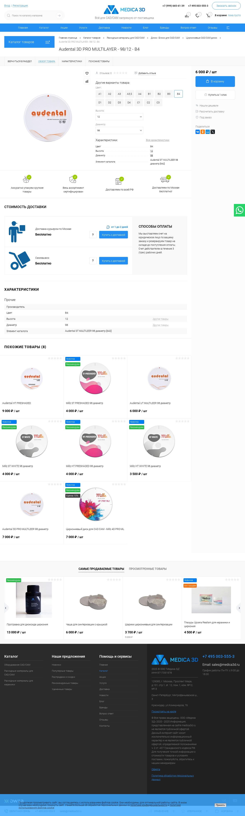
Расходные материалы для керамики (18, 682)
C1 (138, 102)
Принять (220, 805)
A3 (119, 93)
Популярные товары (63, 670)
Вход (7, 5)
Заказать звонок (226, 5)
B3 (168, 93)
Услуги (83, 27)
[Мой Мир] (208, 132)
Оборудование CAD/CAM (17, 664)
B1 (149, 93)
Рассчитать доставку (211, 111)
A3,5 (129, 93)
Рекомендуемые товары (65, 683)
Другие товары (161, 319)
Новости (126, 27)
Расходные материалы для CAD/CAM (18, 672)
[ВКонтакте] (197, 132)
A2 (109, 93)
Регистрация (20, 5)
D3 (119, 102)
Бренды (164, 27)
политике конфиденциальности (148, 805)
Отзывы (212, 27)
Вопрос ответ (188, 27)
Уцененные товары (62, 689)
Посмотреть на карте (164, 711)
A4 (139, 93)
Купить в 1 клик (217, 94)
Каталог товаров (21, 42)
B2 (159, 93)
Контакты (104, 725)
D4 (129, 102)
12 (151, 151)
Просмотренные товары (148, 569)
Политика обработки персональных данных (173, 777)
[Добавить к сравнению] (87, 81)
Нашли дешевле (209, 105)
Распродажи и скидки (63, 677)
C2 (148, 102)
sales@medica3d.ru (226, 664)
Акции (64, 27)
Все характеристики (157, 140)
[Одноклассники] (203, 132)
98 (151, 155)
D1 (100, 102)
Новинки (56, 664)
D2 (109, 102)
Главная (23, 27)
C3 (158, 102)
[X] (213, 132)
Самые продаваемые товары (101, 569)
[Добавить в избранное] (87, 73)
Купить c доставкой (113, 234)
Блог (146, 27)
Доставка (104, 27)
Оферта (156, 769)
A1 (100, 93)
